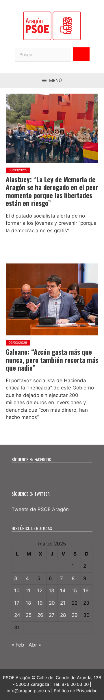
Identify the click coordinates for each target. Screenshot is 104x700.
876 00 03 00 (75, 684)
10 (17, 590)
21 (62, 603)
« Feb (18, 645)
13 (51, 590)
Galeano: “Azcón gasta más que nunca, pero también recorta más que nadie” (52, 360)
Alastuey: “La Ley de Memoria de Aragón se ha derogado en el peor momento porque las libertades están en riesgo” (52, 191)
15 (74, 590)
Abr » (35, 645)
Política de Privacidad (76, 690)
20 (52, 603)
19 (40, 603)
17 (16, 603)
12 (39, 590)
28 (63, 615)
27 (52, 615)
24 (17, 615)
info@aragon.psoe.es (28, 690)
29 (75, 615)
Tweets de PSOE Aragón (40, 509)
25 (28, 615)
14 (63, 590)
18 (28, 603)
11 (28, 590)
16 (86, 590)
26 (40, 615)
